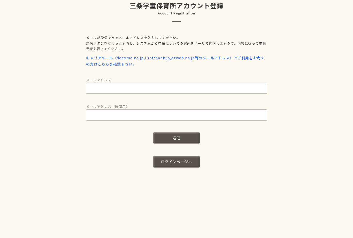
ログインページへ (176, 161)
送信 (176, 137)
